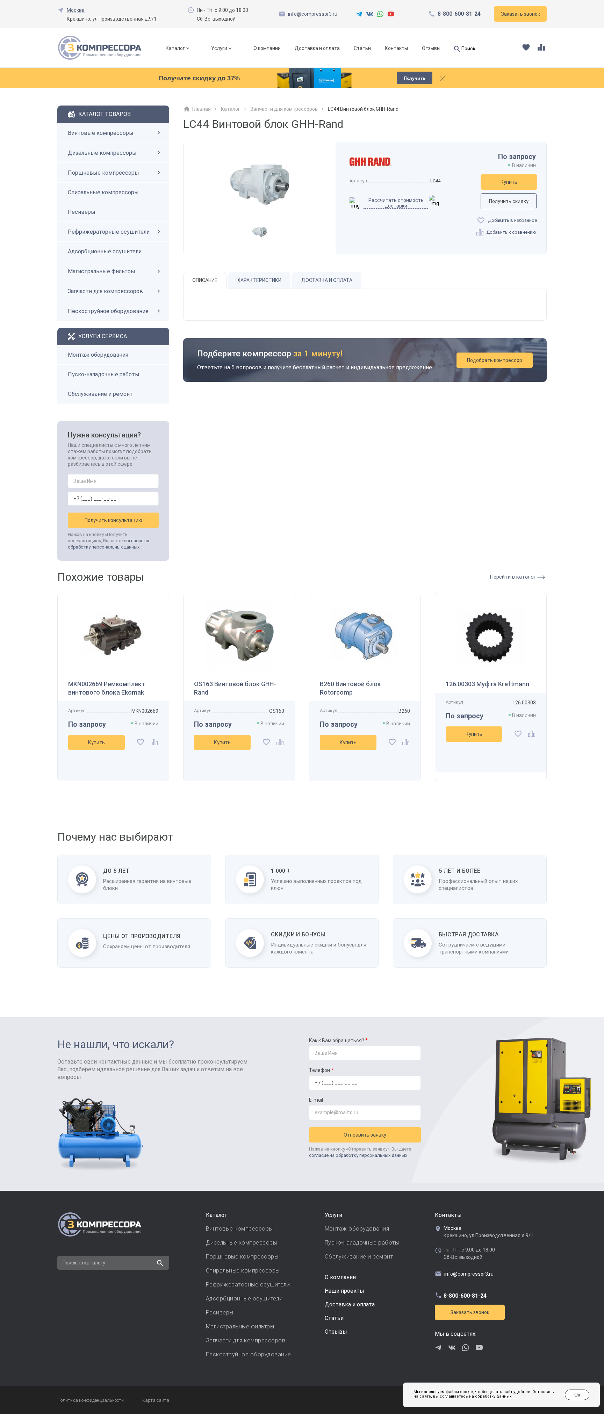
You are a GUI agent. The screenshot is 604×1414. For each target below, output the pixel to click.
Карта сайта (155, 1400)
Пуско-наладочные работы (103, 374)
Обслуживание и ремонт (100, 394)
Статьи (362, 48)
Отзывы (431, 48)
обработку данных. (493, 1396)
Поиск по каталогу (84, 1263)
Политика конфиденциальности (90, 1400)
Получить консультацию (113, 520)
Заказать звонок (469, 1312)
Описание (204, 280)
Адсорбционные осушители (105, 251)
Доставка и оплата (317, 48)
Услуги (219, 48)
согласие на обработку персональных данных (358, 1155)
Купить (509, 182)
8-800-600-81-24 (459, 14)
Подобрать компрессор (494, 360)
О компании (267, 48)
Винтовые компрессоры (101, 133)
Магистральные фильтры (101, 271)
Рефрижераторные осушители (109, 232)
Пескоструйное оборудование (108, 311)
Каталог (175, 48)
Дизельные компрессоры (102, 153)
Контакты (396, 48)
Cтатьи (334, 1318)
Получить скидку (508, 201)
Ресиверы (81, 212)
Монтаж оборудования (98, 354)
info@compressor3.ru (312, 14)
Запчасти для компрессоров (105, 291)
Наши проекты (344, 1291)
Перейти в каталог (513, 577)
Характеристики (259, 280)
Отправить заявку (365, 1135)
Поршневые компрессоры (103, 172)
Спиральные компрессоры (103, 192)
